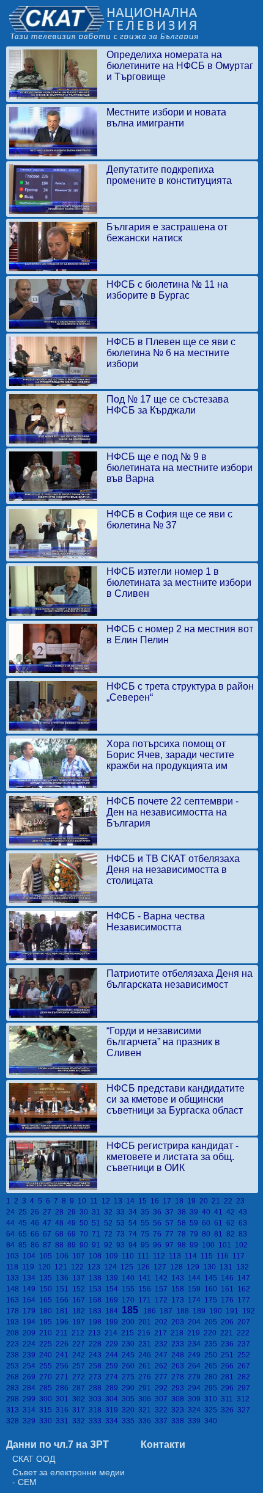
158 (179, 1289)
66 (37, 1234)
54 (134, 1223)
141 (146, 1278)
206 (229, 1322)
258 (97, 1366)
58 (183, 1223)
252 (244, 1355)
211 (64, 1333)
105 (47, 1256)
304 (113, 1399)
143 (179, 1278)
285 (47, 1388)
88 (61, 1245)
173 (179, 1300)
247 (163, 1355)
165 (47, 1300)
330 (47, 1421)
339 (196, 1421)
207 (244, 1322)
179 (31, 1311)
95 (147, 1245)
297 (244, 1388)
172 (163, 1300)
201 (146, 1322)
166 (64, 1300)
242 (80, 1355)
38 (183, 1212)
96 (159, 1245)
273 (97, 1377)
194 (31, 1322)
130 (211, 1267)
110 (130, 1256)
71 (98, 1234)
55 (147, 1223)
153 (97, 1289)
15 (144, 1201)
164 (31, 1300)
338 (179, 1421)
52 (110, 1223)
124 (112, 1267)
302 (80, 1399)
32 (110, 1212)
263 (179, 1366)
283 (14, 1388)
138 (97, 1278)
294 (196, 1388)
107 (80, 1256)
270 (47, 1377)
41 (220, 1212)
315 (47, 1410)
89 (73, 1245)
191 (234, 1311)
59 (196, 1223)
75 (147, 1234)
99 (196, 1245)
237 (244, 1344)
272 (80, 1377)
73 (122, 1234)
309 (196, 1399)
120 (46, 1267)
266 (229, 1366)
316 (64, 1410)
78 (183, 1234)
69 (73, 1234)
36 (159, 1212)
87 (49, 1245)
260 (130, 1366)
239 (31, 1355)
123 (95, 1267)
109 (113, 1256)
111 (145, 1256)
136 (64, 1278)
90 (86, 1245)
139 (113, 1278)
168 (97, 1300)
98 (183, 1245)
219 (195, 1333)
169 (113, 1300)
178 (14, 1311)
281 (229, 1377)
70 (86, 1234)
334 (113, 1421)
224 (31, 1344)
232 (163, 1344)
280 (212, 1377)
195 (47, 1322)
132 (243, 1267)
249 (196, 1355)
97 (171, 1245)
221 (228, 1333)
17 (169, 1201)
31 (98, 1212)
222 (244, 1333)
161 (229, 1289)
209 (31, 1333)
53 (122, 1223)
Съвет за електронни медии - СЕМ (68, 1477)
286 (64, 1388)
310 (212, 1399)
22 (230, 1201)
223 (14, 1344)
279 (196, 1377)
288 (97, 1388)
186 (151, 1311)
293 (179, 1388)
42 (232, 1212)
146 (229, 1278)
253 (14, 1366)
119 (30, 1267)
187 (168, 1311)
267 (244, 1366)
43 (244, 1212)
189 (201, 1311)
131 (228, 1267)
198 (97, 1322)
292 (163, 1388)
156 (146, 1289)
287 (80, 1388)
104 (31, 1256)
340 (211, 1421)
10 (84, 1201)
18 (181, 1201)
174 (196, 1300)
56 (159, 1223)
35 (147, 1212)
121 (62, 1267)
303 (97, 1399)
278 (179, 1377)
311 (229, 1399)
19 (193, 1201)
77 (171, 1234)
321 (146, 1410)
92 (110, 1245)
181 (64, 1311)
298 (14, 1399)
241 (64, 1355)
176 (229, 1300)
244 (113, 1355)
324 (196, 1410)
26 (37, 1212)
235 (212, 1344)
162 (244, 1289)
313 (14, 1410)
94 (134, 1245)
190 (217, 1311)
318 (97, 1410)
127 (162, 1267)
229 (113, 1344)
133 (14, 1278)
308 (179, 1399)
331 (64, 1421)
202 (163, 1322)
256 (64, 1366)
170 (130, 1300)
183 (97, 1311)
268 (14, 1377)
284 (31, 1388)
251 (229, 1355)
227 (80, 1344)
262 (163, 1366)
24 (12, 1212)
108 (97, 1256)
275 (130, 1377)
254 (31, 1366)
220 (212, 1333)
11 (96, 1201)
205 (212, 1322)
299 (31, 1399)
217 (162, 1333)
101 (226, 1245)
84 (12, 1245)
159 (196, 1289)
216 (146, 1333)
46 (37, 1223)
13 (120, 1201)
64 (12, 1234)
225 (47, 1344)
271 (64, 1377)
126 (145, 1267)
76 (159, 1234)
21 (218, 1201)
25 (24, 1212)
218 (179, 1333)
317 (80, 1410)
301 (64, 1399)
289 (113, 1388)
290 (130, 1388)
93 (122, 1245)
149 (31, 1289)
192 (249, 1311)
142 (163, 1278)
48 (61, 1223)
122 (79, 1267)
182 (80, 1311)
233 (179, 1344)
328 (14, 1421)
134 (31, 1278)
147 (244, 1278)
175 (212, 1300)
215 (129, 1333)
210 (47, 1333)
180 (47, 1311)
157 (163, 1289)
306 (146, 1399)
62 (232, 1223)
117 (239, 1256)
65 (24, 1234)
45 (24, 1223)
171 (146, 1300)
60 (208, 1223)
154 (113, 1289)
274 (113, 1377)
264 (196, 1366)
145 (212, 1278)
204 (196, 1322)
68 (61, 1234)
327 (244, 1410)
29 (73, 1212)
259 (113, 1366)
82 (232, 1234)
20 (205, 1201)
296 (229, 1388)
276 (146, 1377)
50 (86, 1223)
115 (209, 1256)
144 (196, 1278)
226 (64, 1344)
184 (113, 1311)
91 (98, 1245)
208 (14, 1333)
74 (134, 1234)
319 (113, 1410)
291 (146, 1388)
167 (80, 1300)
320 (130, 1410)
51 (98, 1223)
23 (241, 1201)
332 (80, 1421)
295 (212, 1388)
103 (14, 1256)
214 (113, 1333)
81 (220, 1234)
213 (96, 1333)
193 (14, 1322)
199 (113, 1322)
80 (208, 1234)
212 (80, 1333)
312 (244, 1399)
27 (49, 1212)
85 (24, 1245)
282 (244, 1377)
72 (110, 1234)
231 (146, 1344)
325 (212, 1410)
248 (179, 1355)
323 (179, 1410)
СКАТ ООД (33, 1459)
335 (130, 1421)
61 (220, 1223)
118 (14, 1267)
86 (37, 1245)
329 (31, 1421)
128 (178, 1267)
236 (229, 1344)
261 (146, 1366)
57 (171, 1223)
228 (97, 1344)
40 (208, 1212)
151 (64, 1289)
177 (244, 1300)
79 (196, 1234)
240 (47, 1355)
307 (163, 1399)
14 (132, 1201)
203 (179, 1322)
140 (130, 1278)
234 (196, 1344)
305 (130, 1399)
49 (73, 1223)
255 (47, 1366)
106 (64, 1256)
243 (97, 1355)
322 (163, 1410)
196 (64, 1322)
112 (161, 1256)
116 (224, 1256)
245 (130, 1355)
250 (212, 1355)
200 (130, 1322)
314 (31, 1410)
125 (128, 1267)
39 (196, 1212)
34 (134, 1212)
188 (184, 1311)
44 (12, 1223)
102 (242, 1245)
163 (14, 1300)
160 (212, 1289)
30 (86, 1212)
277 (163, 1377)
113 (177, 1256)
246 (146, 1355)
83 (244, 1234)
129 (195, 1267)
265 (212, 1366)
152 (80, 1289)
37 (171, 1212)
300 (47, 1399)
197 (80, 1322)
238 (14, 1355)
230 (130, 1344)
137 (80, 1278)
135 (47, 1278)
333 (97, 1421)
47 (49, 1223)
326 (229, 1410)
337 (163, 1421)
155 (130, 1289)
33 (122, 1212)
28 (61, 1212)
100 (210, 1245)
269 (31, 1377)
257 (80, 1366)
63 (244, 1223)
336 (146, 1421)
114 (193, 1256)
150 (47, 1289)
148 (14, 1289)
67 (49, 1234)
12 (108, 1201)
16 (156, 1201)
